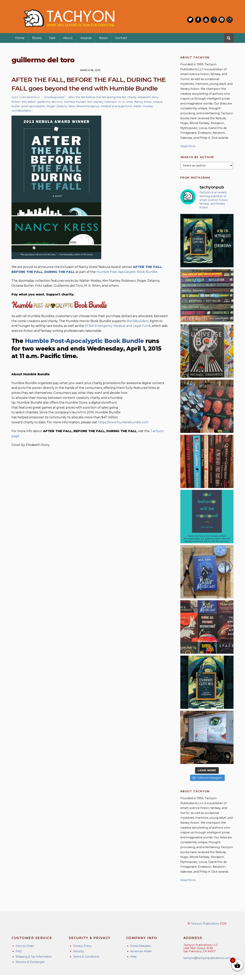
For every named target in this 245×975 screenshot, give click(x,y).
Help (133, 956)
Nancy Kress (142, 102)
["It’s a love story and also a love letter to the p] (207, 627)
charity (131, 97)
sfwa (72, 106)
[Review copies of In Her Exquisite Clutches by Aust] (207, 240)
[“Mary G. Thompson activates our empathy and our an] (207, 406)
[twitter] (190, 20)
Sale (52, 38)
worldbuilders (21, 110)
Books (37, 38)
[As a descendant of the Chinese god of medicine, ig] (207, 571)
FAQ (19, 951)
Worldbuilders (137, 321)
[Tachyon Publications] (68, 30)
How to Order (25, 946)
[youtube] (206, 20)
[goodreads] (214, 20)
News (103, 38)
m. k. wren (125, 102)
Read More (188, 146)
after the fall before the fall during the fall (97, 97)
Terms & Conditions (86, 956)
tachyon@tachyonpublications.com (207, 958)
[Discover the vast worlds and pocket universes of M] (207, 351)
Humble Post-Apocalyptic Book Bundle (126, 272)
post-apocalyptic (33, 106)
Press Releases (140, 946)
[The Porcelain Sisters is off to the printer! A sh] (207, 737)
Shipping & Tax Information (34, 956)
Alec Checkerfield (25, 97)
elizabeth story (148, 97)
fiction (15, 102)
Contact (121, 38)
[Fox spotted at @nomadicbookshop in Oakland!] (207, 461)
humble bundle (75, 102)
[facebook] (198, 20)
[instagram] (229, 20)
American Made (141, 951)
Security (78, 951)
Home (19, 38)
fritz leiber (29, 102)
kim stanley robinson (102, 102)
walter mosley (143, 106)
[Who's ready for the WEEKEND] (207, 295)
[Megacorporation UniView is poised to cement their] (207, 516)
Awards (86, 38)
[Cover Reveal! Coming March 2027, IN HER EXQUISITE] (207, 682)
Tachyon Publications (205, 923)
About (68, 38)
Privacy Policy (82, 946)
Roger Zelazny (57, 106)
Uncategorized (54, 97)
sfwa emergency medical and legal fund (104, 106)
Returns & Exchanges (30, 962)
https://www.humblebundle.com (123, 422)
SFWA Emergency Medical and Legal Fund (117, 326)
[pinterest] (222, 20)
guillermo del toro (50, 102)
